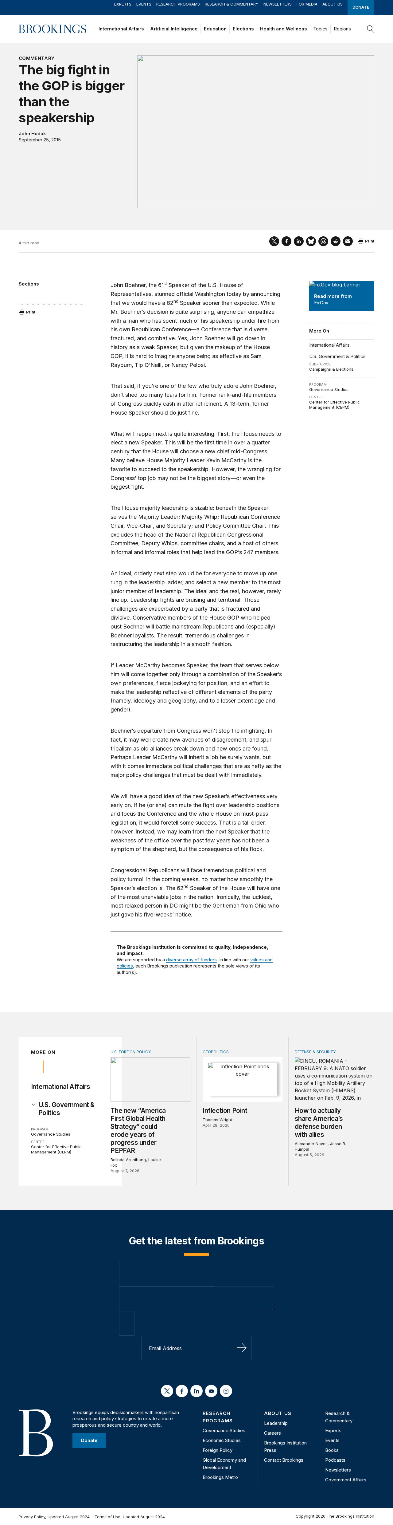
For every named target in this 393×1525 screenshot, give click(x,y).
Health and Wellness (283, 29)
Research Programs (178, 4)
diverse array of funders (191, 960)
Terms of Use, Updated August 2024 (130, 1516)
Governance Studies (328, 389)
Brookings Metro (220, 1477)
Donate (360, 7)
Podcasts (335, 1460)
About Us (332, 4)
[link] (68, 1109)
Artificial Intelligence (174, 29)
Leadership (276, 1423)
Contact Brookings (283, 1460)
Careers (272, 1433)
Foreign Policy (217, 1450)
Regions (342, 29)
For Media (307, 4)
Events (143, 4)
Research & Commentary (232, 4)
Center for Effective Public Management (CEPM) (334, 405)
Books (332, 1450)
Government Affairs (345, 1480)
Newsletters (277, 4)
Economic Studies (222, 1440)
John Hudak (32, 133)
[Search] (370, 29)
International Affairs (121, 29)
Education (215, 29)
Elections (243, 29)
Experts (122, 4)
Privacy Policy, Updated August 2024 (54, 1516)
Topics (320, 29)
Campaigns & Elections (331, 369)
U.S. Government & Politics (337, 356)
